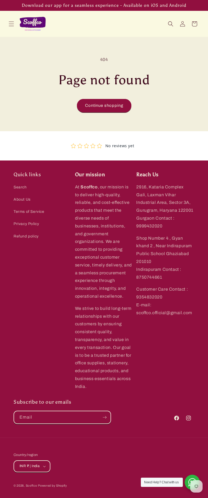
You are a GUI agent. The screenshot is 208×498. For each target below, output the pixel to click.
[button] (11, 24)
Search (20, 187)
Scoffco (31, 485)
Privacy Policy (26, 224)
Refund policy (26, 236)
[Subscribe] (104, 417)
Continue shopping (104, 105)
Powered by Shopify (52, 485)
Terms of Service (29, 212)
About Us (22, 199)
